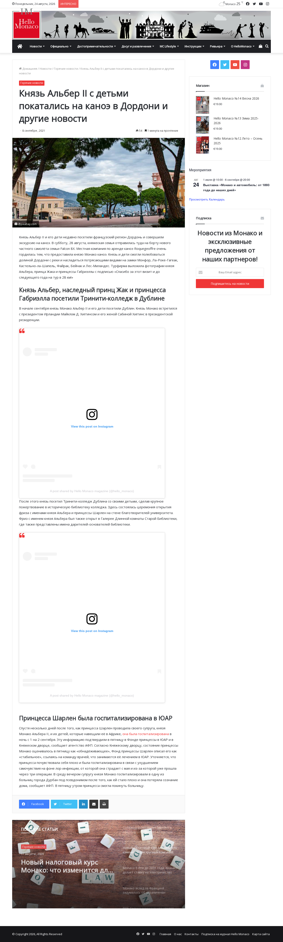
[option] (98, 864)
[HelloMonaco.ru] (141, 23)
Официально (59, 46)
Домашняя (29, 69)
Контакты (192, 934)
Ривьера (216, 46)
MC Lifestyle (168, 46)
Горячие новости (66, 69)
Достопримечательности (95, 46)
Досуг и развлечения (136, 46)
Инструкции (193, 46)
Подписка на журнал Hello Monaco (225, 934)
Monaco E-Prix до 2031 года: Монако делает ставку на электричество (65, 865)
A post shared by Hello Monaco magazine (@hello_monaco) (92, 491)
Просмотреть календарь (207, 199)
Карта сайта (261, 934)
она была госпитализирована (145, 734)
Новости (36, 46)
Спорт (26, 846)
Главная (165, 934)
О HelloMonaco (241, 46)
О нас (178, 934)
